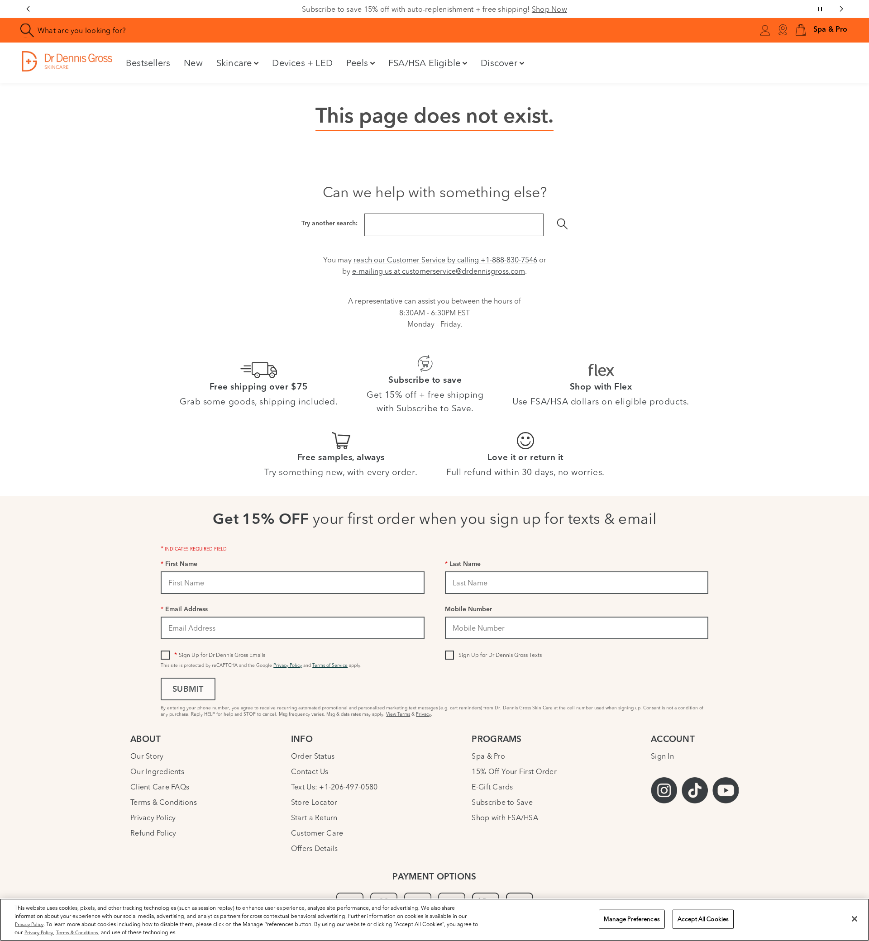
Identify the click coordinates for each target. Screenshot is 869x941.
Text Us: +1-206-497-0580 (334, 786)
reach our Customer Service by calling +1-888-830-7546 (445, 259)
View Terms (398, 714)
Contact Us (310, 771)
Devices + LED (302, 62)
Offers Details (314, 848)
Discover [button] (499, 62)
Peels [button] (357, 62)
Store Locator (314, 802)
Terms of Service (330, 665)
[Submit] (562, 225)
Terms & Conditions (163, 802)
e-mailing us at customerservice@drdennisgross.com (438, 271)
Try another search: (329, 223)
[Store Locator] (782, 30)
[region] (434, 919)
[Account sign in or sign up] (764, 31)
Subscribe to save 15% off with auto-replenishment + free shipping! (434, 9)
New (193, 62)
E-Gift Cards (492, 786)
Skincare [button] (234, 62)
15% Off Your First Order (514, 771)
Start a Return (314, 817)
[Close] (854, 919)
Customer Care (317, 832)
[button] (801, 30)
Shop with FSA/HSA (505, 817)
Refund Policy (153, 832)
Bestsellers (148, 62)
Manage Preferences (632, 918)
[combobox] (246, 30)
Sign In (662, 755)
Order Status (312, 755)
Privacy (423, 714)
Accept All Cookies (703, 918)
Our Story (146, 755)
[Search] (27, 31)
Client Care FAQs (159, 786)
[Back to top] (853, 867)
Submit (187, 690)
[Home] (67, 61)
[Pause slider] (820, 9)
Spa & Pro (488, 755)
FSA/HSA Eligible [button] (424, 62)
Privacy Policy (287, 665)
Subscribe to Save (502, 802)
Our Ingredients (157, 771)
